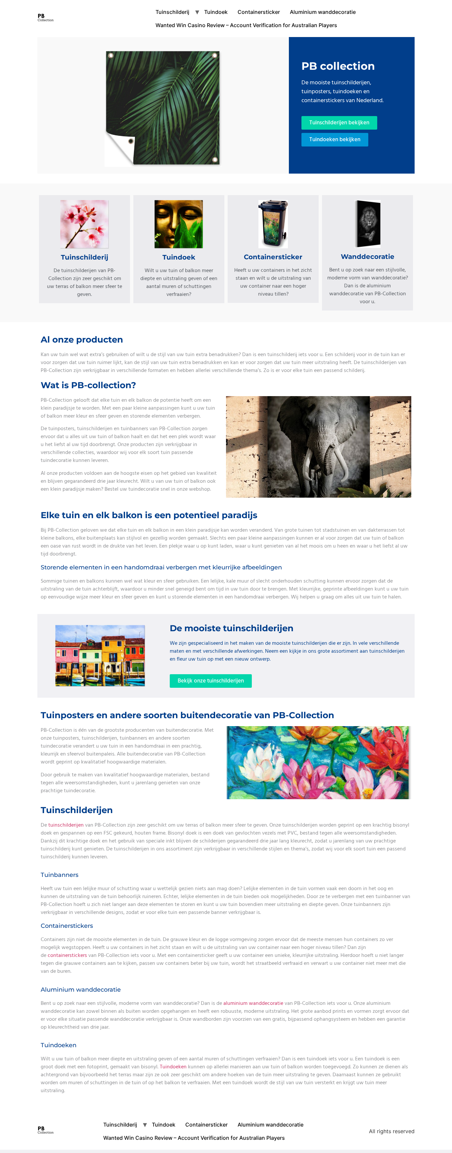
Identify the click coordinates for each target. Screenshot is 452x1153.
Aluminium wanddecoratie (323, 12)
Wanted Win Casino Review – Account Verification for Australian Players (246, 25)
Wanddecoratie (367, 257)
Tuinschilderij (172, 12)
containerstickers (68, 955)
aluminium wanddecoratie (253, 1003)
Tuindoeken (174, 1066)
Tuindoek (216, 12)
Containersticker (259, 12)
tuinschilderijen (66, 825)
